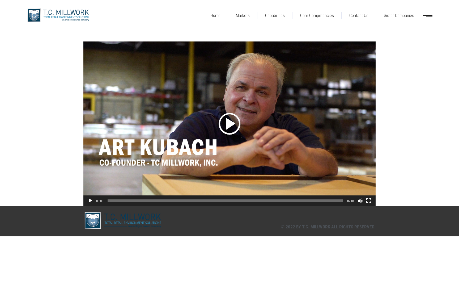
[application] (229, 123)
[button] (229, 123)
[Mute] (360, 200)
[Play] (90, 200)
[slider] (225, 200)
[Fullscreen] (368, 200)
